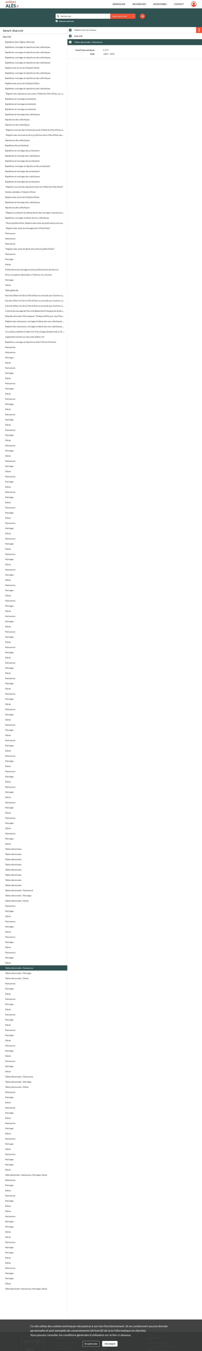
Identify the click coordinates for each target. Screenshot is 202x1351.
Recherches (139, 4)
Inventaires (160, 4)
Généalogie (119, 4)
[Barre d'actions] (199, 30)
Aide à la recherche (66, 21)
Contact (179, 4)
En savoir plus (91, 1343)
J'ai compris (109, 1343)
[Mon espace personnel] (193, 4)
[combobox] (122, 16)
